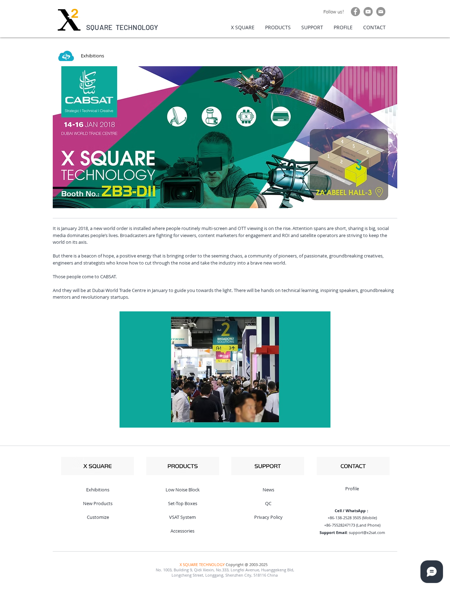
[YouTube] (368, 11)
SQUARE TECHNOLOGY (122, 27)
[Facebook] (355, 11)
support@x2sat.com (367, 532)
